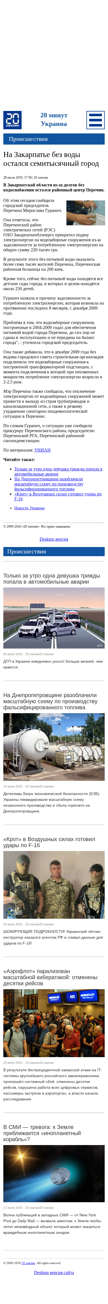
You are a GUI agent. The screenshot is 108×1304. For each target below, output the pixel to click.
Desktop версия (54, 539)
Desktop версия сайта (54, 1272)
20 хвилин (28, 1263)
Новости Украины (29, 508)
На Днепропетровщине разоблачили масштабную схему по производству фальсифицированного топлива (48, 484)
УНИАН (42, 450)
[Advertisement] (54, 56)
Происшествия (28, 138)
